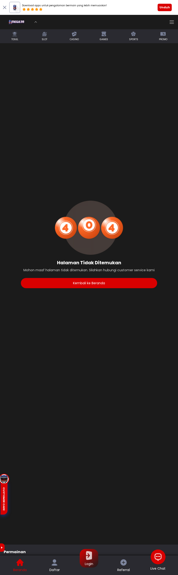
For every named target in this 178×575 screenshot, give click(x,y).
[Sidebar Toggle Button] (171, 22)
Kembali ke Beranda (89, 283)
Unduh (164, 7)
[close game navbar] (35, 22)
